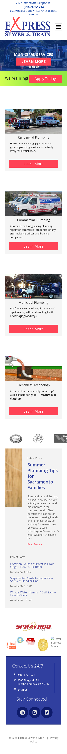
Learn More (36, 61)
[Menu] (58, 27)
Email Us (23, 689)
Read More (35, 544)
